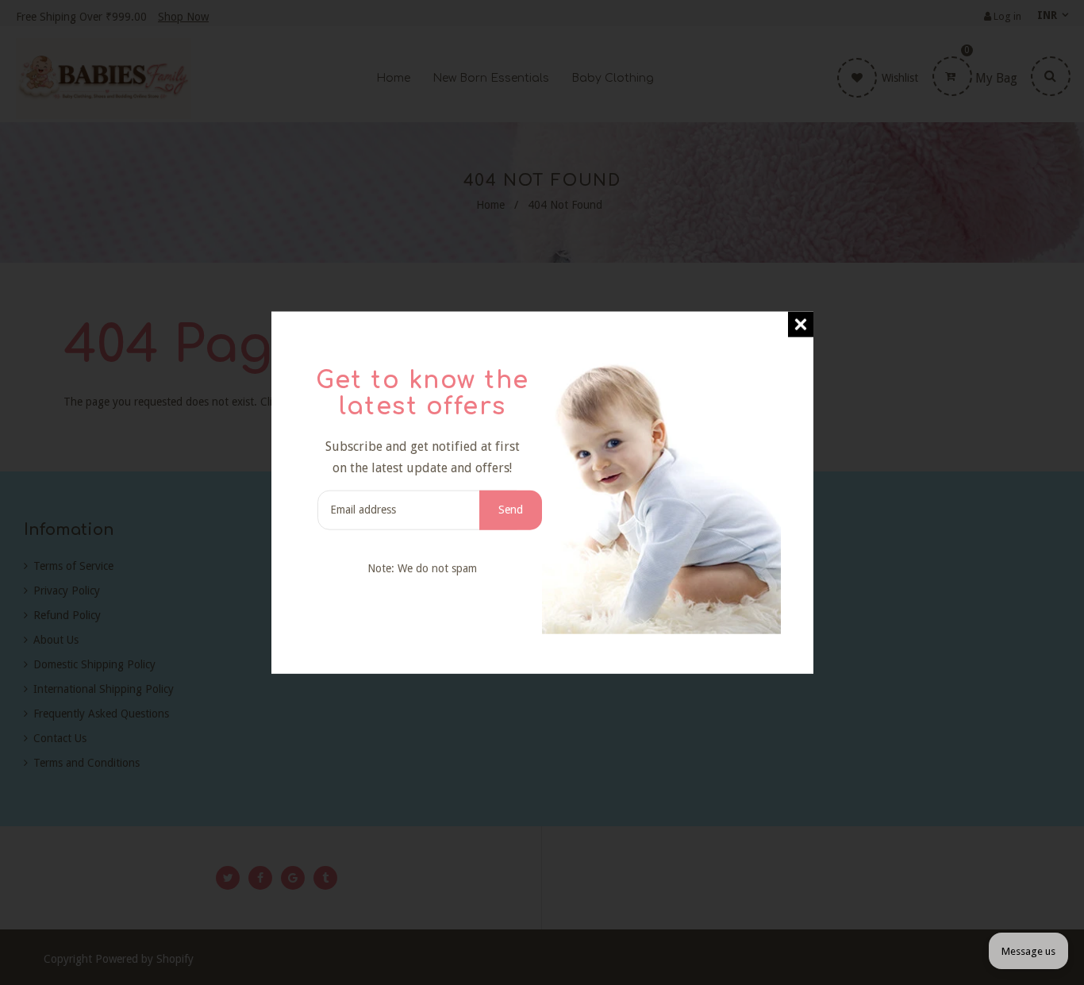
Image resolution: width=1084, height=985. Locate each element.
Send (510, 509)
